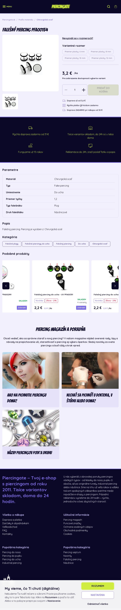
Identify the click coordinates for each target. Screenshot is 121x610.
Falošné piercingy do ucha (37, 244)
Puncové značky (72, 523)
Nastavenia (98, 595)
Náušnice (68, 563)
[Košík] (116, 6)
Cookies (67, 534)
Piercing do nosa (11, 552)
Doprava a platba (12, 520)
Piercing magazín (72, 520)
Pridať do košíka (103, 90)
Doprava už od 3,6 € (76, 101)
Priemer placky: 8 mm (101, 52)
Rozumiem (97, 586)
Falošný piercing (63, 244)
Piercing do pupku (12, 556)
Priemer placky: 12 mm (102, 58)
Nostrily (67, 556)
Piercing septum (72, 552)
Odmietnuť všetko (97, 604)
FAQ (4, 530)
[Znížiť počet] (66, 89)
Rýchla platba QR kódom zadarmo (82, 105)
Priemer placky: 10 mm (75, 58)
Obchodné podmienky (75, 530)
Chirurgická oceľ (100, 244)
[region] (30, 101)
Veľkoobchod (9, 527)
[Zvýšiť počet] (83, 89)
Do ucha (82, 244)
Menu (9, 6)
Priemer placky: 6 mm (75, 52)
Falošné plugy (11, 244)
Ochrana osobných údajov (78, 527)
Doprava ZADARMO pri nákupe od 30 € (84, 110)
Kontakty (7, 534)
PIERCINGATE (60, 6)
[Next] (115, 285)
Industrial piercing (12, 563)
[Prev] (5, 285)
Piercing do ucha (11, 559)
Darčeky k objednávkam (15, 523)
